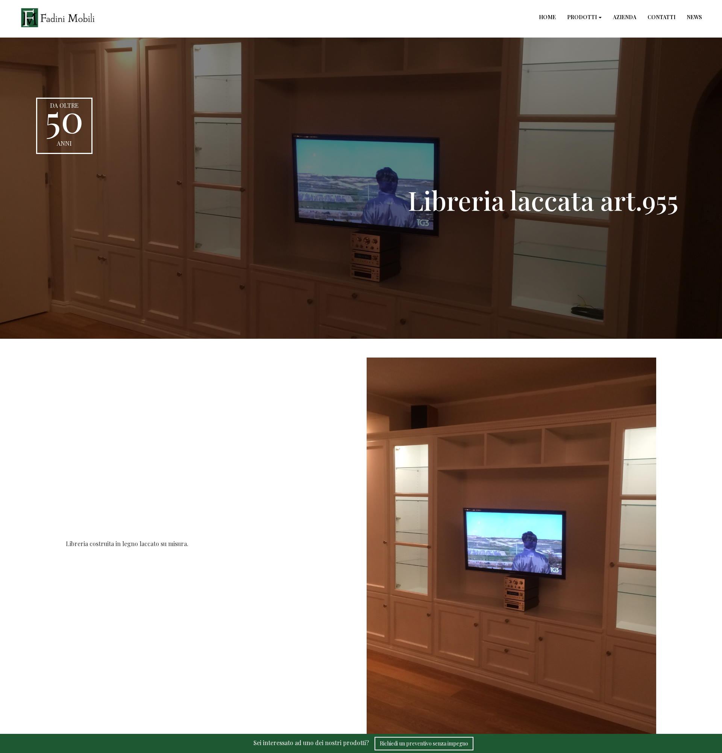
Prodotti (582, 17)
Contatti (661, 17)
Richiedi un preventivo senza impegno (424, 743)
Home (547, 17)
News (694, 17)
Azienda (624, 17)
